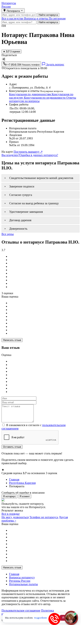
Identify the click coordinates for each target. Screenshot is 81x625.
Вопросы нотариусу (22, 577)
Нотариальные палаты (23, 584)
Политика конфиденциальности (28, 612)
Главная (14, 574)
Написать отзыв (12, 340)
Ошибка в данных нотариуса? (38, 155)
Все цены (8, 234)
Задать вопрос (54, 64)
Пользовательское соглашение (21, 610)
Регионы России (19, 580)
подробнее (40, 617)
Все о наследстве (13, 18)
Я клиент (25, 496)
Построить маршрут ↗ (28, 151)
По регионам (57, 18)
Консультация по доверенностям (30, 94)
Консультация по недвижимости (45, 97)
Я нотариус (9, 496)
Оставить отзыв (12, 446)
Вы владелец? (10, 155)
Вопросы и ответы (36, 18)
